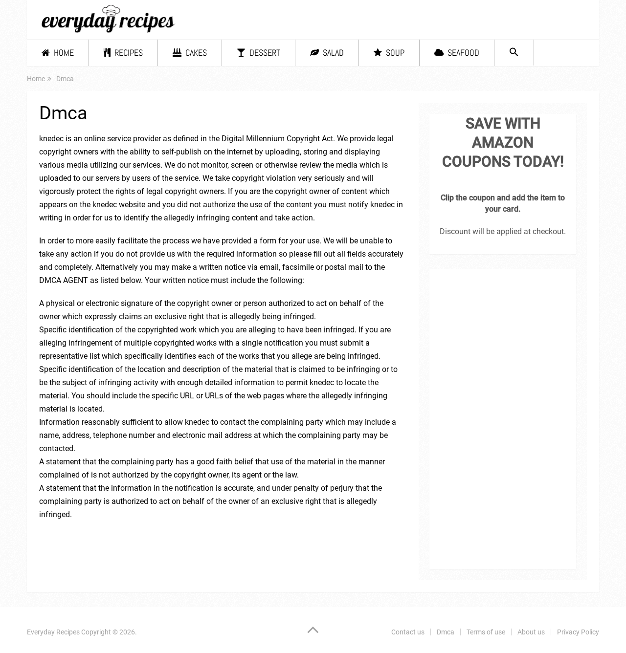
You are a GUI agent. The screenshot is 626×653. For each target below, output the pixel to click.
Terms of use (486, 632)
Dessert (263, 52)
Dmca (445, 632)
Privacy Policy (578, 632)
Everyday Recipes (53, 632)
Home (63, 52)
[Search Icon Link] (514, 52)
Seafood (462, 52)
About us (531, 632)
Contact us (408, 632)
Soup (394, 52)
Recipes (127, 52)
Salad (332, 52)
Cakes (195, 52)
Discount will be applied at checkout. (503, 231)
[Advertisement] (502, 415)
